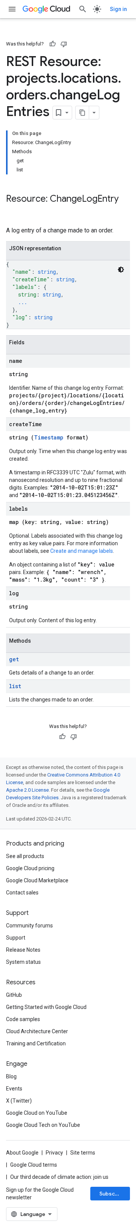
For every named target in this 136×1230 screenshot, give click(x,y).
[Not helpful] (64, 44)
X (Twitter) (19, 1101)
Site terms (82, 1153)
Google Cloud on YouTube (36, 1113)
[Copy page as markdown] (82, 112)
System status (23, 962)
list (15, 686)
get (14, 659)
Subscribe (112, 1193)
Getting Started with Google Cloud (46, 1007)
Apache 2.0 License (27, 790)
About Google (22, 1153)
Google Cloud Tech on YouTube (43, 1125)
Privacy (54, 1153)
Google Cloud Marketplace (37, 880)
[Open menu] (12, 9)
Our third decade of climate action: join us (59, 1177)
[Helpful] (52, 44)
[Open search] (82, 9)
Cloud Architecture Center (37, 1031)
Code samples (23, 1019)
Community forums (29, 925)
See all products (25, 856)
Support (15, 938)
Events (14, 1089)
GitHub (14, 995)
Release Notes (23, 950)
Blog (11, 1076)
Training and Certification (36, 1043)
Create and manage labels (81, 551)
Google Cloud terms (33, 1165)
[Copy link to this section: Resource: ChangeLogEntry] (13, 211)
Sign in (118, 9)
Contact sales (22, 893)
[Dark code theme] (121, 270)
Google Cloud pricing (30, 868)
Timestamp (48, 437)
